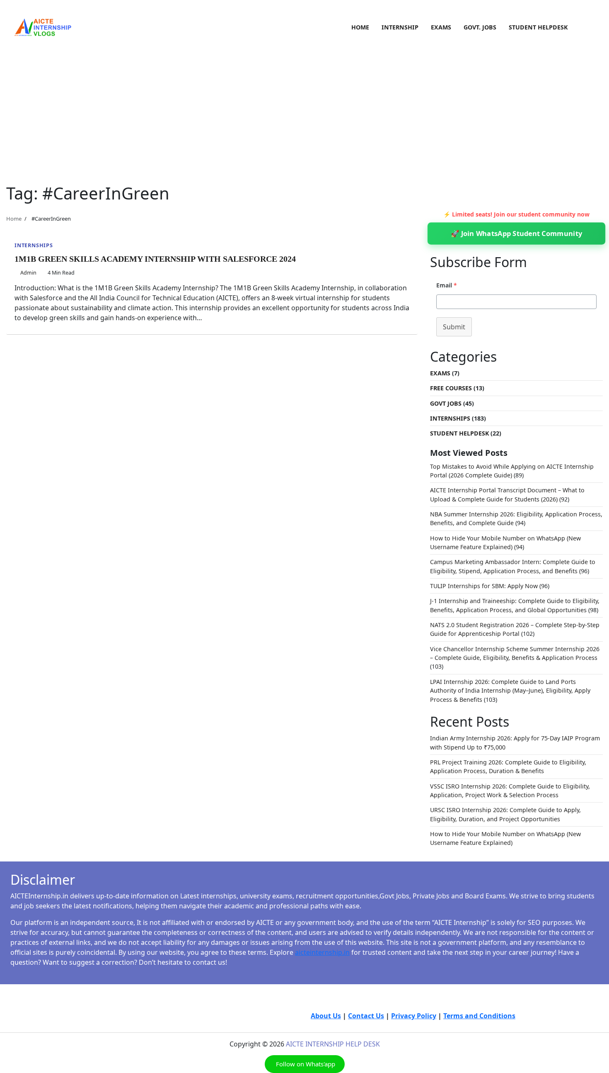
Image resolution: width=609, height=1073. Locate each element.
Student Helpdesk (459, 433)
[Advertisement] (304, 104)
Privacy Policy (413, 1015)
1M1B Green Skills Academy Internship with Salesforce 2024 (155, 258)
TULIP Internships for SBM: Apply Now (484, 586)
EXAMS (441, 27)
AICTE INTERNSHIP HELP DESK (333, 1044)
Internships (34, 245)
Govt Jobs (446, 403)
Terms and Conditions (479, 1015)
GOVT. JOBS (480, 27)
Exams (440, 373)
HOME (360, 27)
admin (28, 272)
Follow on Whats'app (304, 1064)
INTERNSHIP (400, 27)
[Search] (588, 27)
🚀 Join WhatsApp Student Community (516, 233)
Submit (454, 326)
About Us (326, 1015)
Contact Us (366, 1015)
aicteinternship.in (322, 952)
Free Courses (451, 388)
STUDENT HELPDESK (538, 27)
